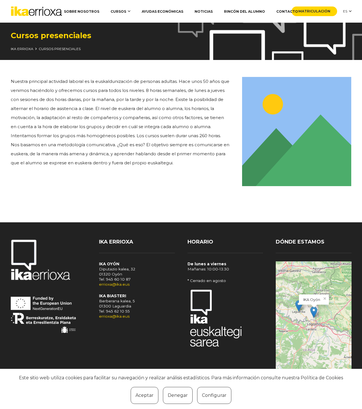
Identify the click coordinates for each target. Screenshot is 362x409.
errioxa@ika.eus (114, 284)
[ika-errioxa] (36, 11)
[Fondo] (225, 319)
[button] (129, 11)
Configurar (214, 395)
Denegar (178, 395)
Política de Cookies (322, 377)
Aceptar (144, 395)
